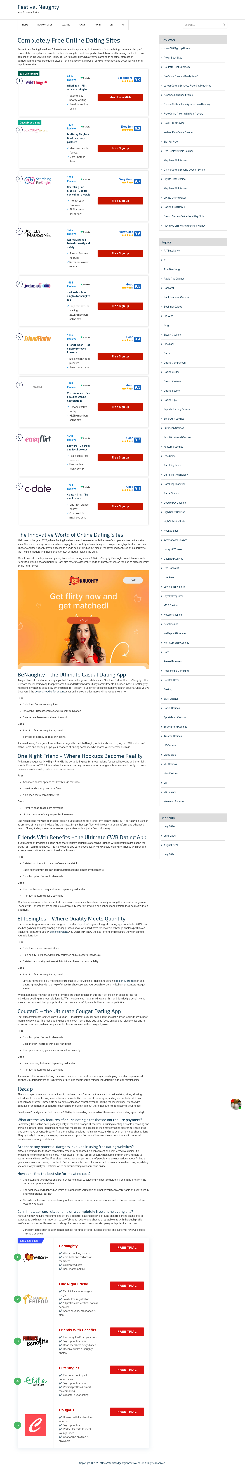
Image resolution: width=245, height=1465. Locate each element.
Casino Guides (172, 372)
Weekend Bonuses (174, 801)
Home (25, 25)
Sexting (66, 25)
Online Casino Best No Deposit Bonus (184, 169)
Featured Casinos (173, 446)
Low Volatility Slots (174, 586)
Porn (98, 25)
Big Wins (168, 316)
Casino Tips (170, 400)
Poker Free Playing (174, 123)
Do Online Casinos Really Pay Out (182, 76)
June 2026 (170, 835)
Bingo (167, 325)
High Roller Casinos (174, 512)
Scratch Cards (172, 680)
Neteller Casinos (173, 614)
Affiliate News (172, 250)
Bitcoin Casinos (172, 334)
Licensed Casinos (173, 558)
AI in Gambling (172, 269)
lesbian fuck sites (125, 980)
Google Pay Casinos (175, 502)
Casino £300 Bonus (174, 207)
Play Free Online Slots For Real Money (184, 225)
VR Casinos (170, 792)
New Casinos (171, 624)
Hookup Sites (45, 25)
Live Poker (169, 577)
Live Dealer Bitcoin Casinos (178, 151)
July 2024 (169, 854)
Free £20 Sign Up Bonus (177, 48)
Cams (82, 25)
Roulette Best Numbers (177, 67)
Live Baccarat (171, 568)
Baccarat (169, 288)
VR (111, 25)
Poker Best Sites (173, 57)
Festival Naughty (38, 6)
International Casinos (175, 540)
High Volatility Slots (174, 521)
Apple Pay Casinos (174, 278)
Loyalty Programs (173, 596)
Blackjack (169, 344)
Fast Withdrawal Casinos (177, 437)
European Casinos (174, 428)
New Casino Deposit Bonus (179, 95)
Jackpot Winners (173, 549)
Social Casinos (172, 708)
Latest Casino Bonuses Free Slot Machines (187, 85)
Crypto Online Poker (175, 197)
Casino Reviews (172, 381)
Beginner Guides (173, 306)
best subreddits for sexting (50, 691)
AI (123, 25)
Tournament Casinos (175, 726)
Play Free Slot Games (175, 160)
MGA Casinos (171, 605)
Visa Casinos (171, 773)
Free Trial (126, 1247)
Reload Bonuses (173, 661)
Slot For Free (171, 141)
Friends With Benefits (77, 1330)
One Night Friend (73, 1284)
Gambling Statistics (174, 484)
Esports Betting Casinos (177, 409)
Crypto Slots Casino (174, 179)
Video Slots (170, 754)
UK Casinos (170, 745)
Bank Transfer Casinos (176, 297)
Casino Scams (172, 390)
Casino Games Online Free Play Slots (184, 216)
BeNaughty (68, 1246)
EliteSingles (69, 1368)
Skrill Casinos (171, 698)
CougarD (66, 1410)
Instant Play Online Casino (178, 132)
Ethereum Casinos (174, 418)
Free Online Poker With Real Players (183, 113)
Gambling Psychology (176, 474)
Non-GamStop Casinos (176, 642)
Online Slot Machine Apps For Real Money (187, 104)
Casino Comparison (174, 362)
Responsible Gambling (176, 670)
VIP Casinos (170, 764)
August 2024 (171, 845)
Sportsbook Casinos (175, 717)
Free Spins (169, 456)
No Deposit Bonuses (175, 633)
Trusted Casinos (173, 736)
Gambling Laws (172, 465)
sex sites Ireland (59, 931)
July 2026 (169, 826)
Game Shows (171, 493)
